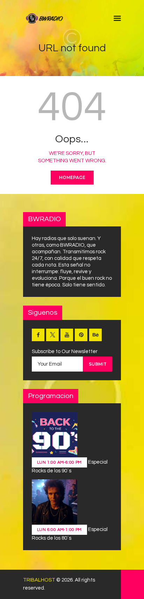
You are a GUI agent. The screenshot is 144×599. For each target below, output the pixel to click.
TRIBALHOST (39, 580)
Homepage (72, 177)
